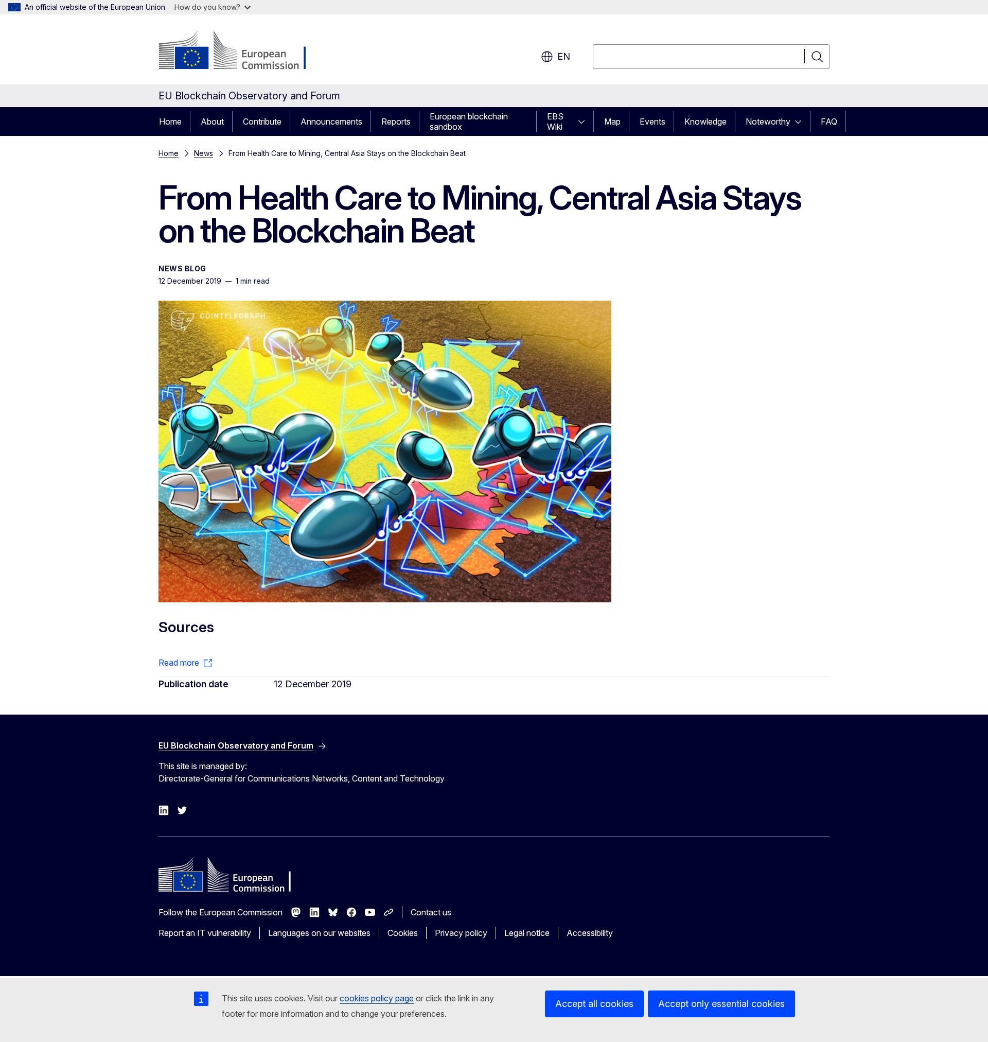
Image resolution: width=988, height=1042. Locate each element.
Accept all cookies (594, 1003)
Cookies (402, 933)
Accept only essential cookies (721, 1003)
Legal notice (527, 933)
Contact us (431, 912)
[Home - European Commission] (241, 51)
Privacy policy (461, 933)
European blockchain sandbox (469, 121)
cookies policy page (377, 998)
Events (652, 121)
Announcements (331, 121)
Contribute (262, 121)
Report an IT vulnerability (204, 933)
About (212, 121)
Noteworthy (768, 121)
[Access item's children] (584, 121)
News (203, 153)
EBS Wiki (555, 121)
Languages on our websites (319, 933)
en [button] (563, 56)
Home (170, 121)
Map (612, 121)
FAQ (829, 121)
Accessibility (590, 933)
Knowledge (705, 121)
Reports (396, 121)
